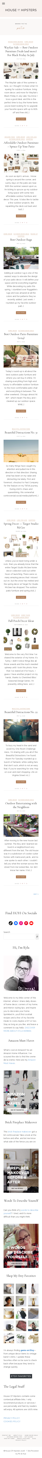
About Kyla (17, 1435)
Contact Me (6, 1435)
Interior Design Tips (14, 1437)
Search (7, 932)
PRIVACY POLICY (12, 1418)
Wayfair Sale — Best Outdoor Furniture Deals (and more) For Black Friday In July (21, 51)
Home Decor (28, 41)
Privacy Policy (21, 1440)
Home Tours (25, 615)
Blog (34, 1438)
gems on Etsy (27, 1350)
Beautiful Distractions (21, 429)
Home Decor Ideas (31, 1435)
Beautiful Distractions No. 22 (21, 712)
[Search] (37, 936)
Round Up (34, 234)
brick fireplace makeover (19, 1132)
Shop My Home (9, 1438)
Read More (21, 119)
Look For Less (31, 137)
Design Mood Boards (15, 41)
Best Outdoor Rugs (21, 239)
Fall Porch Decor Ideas (21, 621)
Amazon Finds (10, 137)
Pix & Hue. (22, 1454)
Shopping (29, 139)
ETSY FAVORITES (21, 1376)
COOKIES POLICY (12, 1421)
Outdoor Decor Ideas (21, 44)
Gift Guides (29, 1437)
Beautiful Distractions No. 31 (21, 432)
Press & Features (23, 1438)
